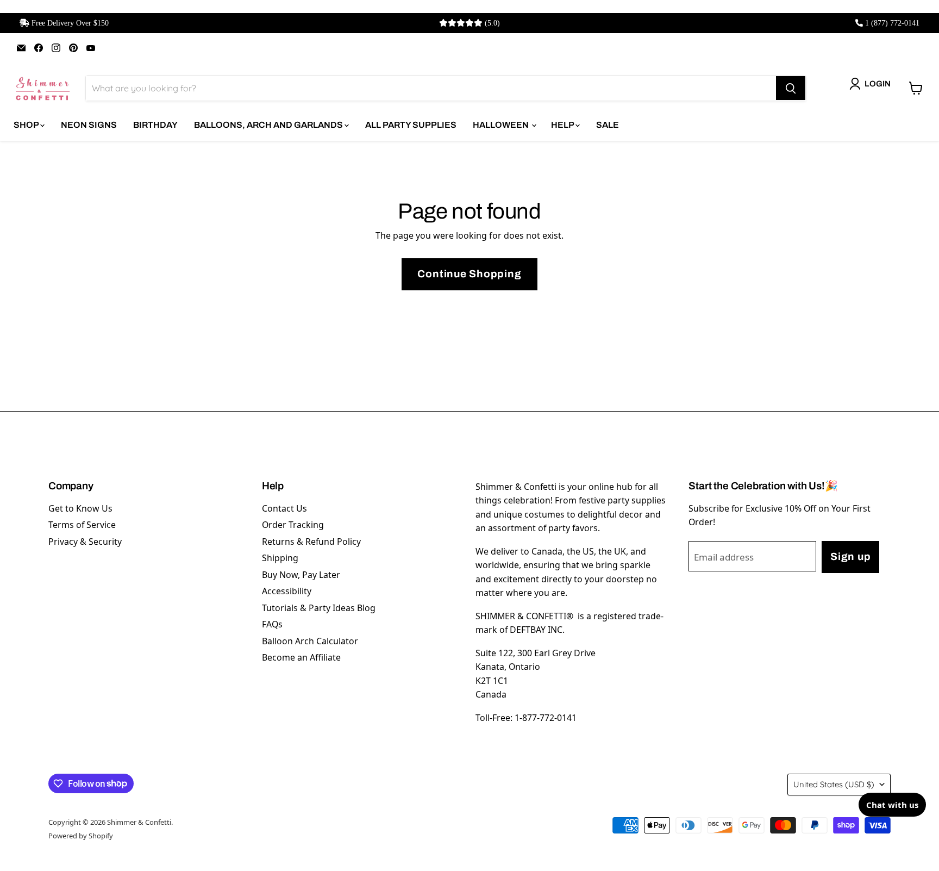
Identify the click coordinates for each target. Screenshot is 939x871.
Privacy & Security (85, 542)
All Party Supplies (410, 124)
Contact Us (284, 508)
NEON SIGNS (89, 124)
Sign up (850, 556)
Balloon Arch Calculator (310, 641)
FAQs (272, 624)
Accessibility (286, 591)
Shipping (280, 558)
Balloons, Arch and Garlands (269, 124)
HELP (563, 124)
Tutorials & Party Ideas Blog (318, 608)
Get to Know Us (80, 508)
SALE (607, 124)
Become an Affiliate (301, 657)
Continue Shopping (469, 273)
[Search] (790, 88)
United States (833, 784)
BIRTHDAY (155, 124)
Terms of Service (82, 525)
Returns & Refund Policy (311, 542)
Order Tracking (293, 525)
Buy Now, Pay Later (301, 575)
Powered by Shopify (80, 836)
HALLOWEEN (501, 124)
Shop (27, 124)
